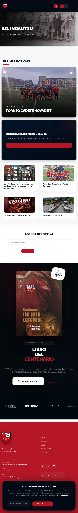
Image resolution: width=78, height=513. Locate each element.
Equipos (44, 453)
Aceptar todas (42, 504)
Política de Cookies (61, 495)
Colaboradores (48, 449)
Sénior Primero (28, 251)
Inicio (43, 437)
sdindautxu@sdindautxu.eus (12, 477)
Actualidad (46, 441)
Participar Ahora (39, 145)
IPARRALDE (11, 251)
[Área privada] (56, 6)
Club (43, 445)
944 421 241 (6, 471)
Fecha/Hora (54, 251)
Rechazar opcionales (18, 504)
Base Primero (41, 251)
